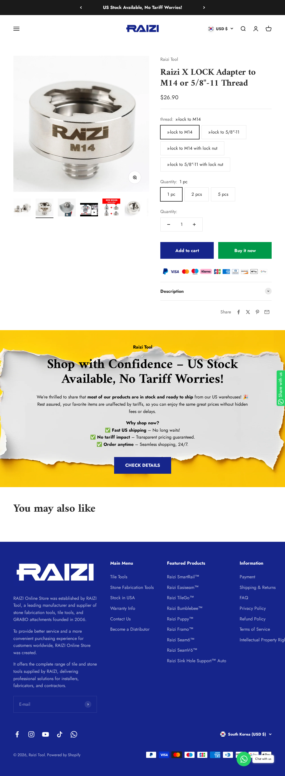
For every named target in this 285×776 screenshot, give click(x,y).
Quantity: (168, 211)
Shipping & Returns (258, 587)
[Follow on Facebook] (17, 734)
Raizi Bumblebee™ (185, 608)
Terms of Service (255, 629)
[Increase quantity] (194, 224)
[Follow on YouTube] (45, 734)
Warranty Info (122, 608)
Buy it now (245, 250)
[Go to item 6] (133, 208)
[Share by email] (267, 312)
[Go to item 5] (111, 208)
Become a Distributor (129, 629)
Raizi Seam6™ (181, 640)
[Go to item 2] (44, 208)
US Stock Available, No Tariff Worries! (142, 7)
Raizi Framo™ (180, 629)
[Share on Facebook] (238, 312)
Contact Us (120, 619)
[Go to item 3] (67, 208)
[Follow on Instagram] (31, 734)
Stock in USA (122, 597)
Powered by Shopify (63, 755)
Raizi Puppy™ (180, 619)
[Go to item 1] (22, 208)
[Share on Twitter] (248, 312)
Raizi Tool (169, 59)
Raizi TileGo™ (180, 597)
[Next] (204, 7)
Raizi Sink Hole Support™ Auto (196, 660)
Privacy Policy (253, 608)
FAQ (244, 597)
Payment (247, 577)
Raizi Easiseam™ (183, 587)
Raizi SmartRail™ (183, 577)
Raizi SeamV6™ (182, 650)
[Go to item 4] (89, 210)
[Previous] (81, 7)
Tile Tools (118, 577)
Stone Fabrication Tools (132, 587)
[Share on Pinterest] (257, 312)
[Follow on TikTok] (59, 734)
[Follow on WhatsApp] (74, 734)
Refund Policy (253, 619)
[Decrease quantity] (169, 224)
